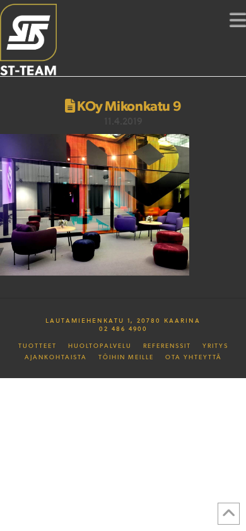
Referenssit (167, 346)
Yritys (215, 346)
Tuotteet (37, 346)
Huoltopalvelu (100, 346)
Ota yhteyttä (193, 357)
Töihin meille (126, 357)
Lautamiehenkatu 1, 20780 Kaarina (123, 320)
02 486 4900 (123, 328)
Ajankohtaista (56, 357)
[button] (238, 19)
